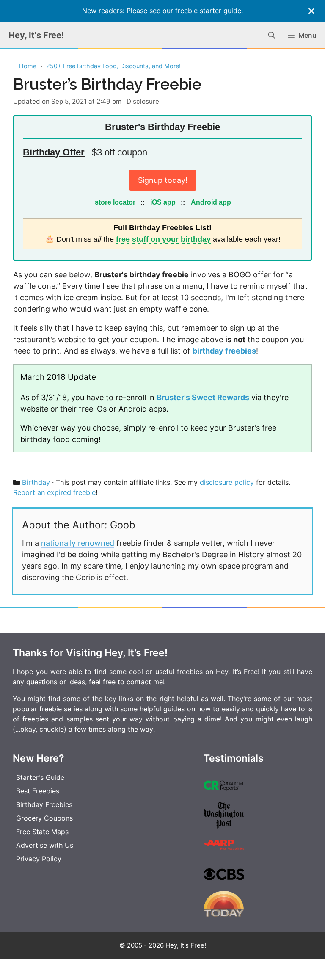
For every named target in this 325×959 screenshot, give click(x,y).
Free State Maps (42, 831)
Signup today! (162, 180)
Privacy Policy (38, 858)
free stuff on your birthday (163, 239)
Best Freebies (37, 791)
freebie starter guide (208, 10)
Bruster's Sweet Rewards (203, 397)
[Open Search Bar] (271, 35)
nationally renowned (77, 543)
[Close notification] (311, 11)
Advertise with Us (44, 845)
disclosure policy (227, 482)
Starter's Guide (40, 777)
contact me (145, 681)
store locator (115, 202)
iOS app (163, 202)
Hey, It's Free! (36, 35)
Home (27, 65)
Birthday (36, 482)
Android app (211, 202)
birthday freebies (224, 350)
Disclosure (143, 101)
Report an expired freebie (54, 492)
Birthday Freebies (44, 804)
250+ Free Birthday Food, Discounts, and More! (113, 65)
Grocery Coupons (44, 818)
